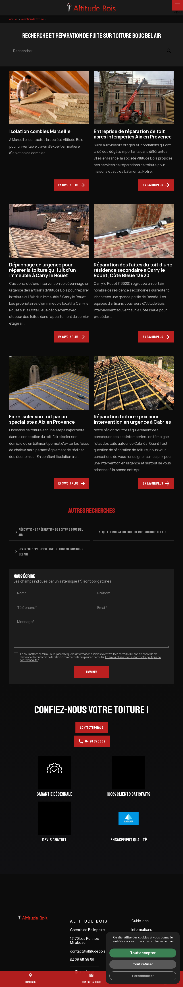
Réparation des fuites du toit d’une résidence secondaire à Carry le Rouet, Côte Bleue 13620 (133, 270)
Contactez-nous (91, 727)
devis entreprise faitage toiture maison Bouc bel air (51, 552)
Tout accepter (143, 952)
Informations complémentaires (145, 931)
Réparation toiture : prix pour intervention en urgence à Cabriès (132, 419)
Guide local (140, 920)
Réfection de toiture (32, 19)
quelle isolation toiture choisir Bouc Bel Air (134, 532)
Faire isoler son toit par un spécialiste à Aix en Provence (42, 419)
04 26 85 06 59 (95, 741)
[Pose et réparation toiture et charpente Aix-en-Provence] (91, 7)
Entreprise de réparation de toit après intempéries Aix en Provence (133, 134)
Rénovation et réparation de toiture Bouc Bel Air (51, 532)
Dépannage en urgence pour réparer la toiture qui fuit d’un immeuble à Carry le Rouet (42, 270)
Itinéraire (30, 978)
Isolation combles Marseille (40, 131)
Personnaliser (143, 976)
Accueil (13, 19)
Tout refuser (143, 964)
